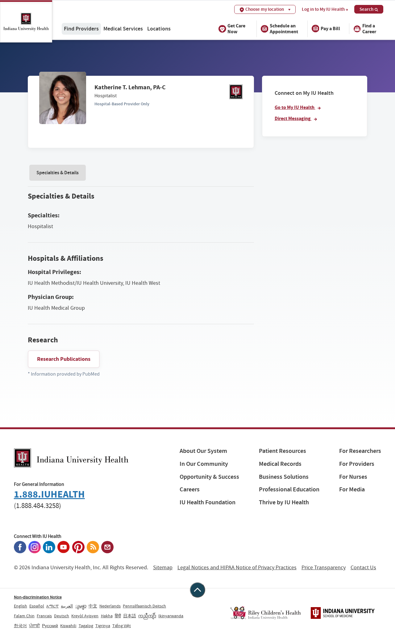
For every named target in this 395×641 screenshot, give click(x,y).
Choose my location (264, 9)
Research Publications (63, 359)
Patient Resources (282, 450)
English (20, 606)
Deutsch (61, 616)
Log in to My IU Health (323, 9)
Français (44, 616)
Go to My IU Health (295, 107)
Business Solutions (284, 476)
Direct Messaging (293, 118)
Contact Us (363, 567)
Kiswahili (68, 625)
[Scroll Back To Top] (197, 590)
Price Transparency (323, 567)
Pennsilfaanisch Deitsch (144, 606)
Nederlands (110, 606)
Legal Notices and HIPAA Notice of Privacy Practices (237, 567)
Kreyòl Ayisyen (84, 616)
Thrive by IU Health (284, 502)
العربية (67, 606)
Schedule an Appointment (284, 28)
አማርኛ (52, 606)
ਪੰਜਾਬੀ (34, 625)
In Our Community (204, 463)
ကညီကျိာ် (147, 616)
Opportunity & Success (209, 476)
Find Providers (81, 28)
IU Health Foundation (207, 502)
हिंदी (118, 616)
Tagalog (86, 625)
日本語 (129, 616)
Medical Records (280, 463)
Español (36, 606)
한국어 (20, 625)
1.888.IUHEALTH (49, 494)
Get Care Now (236, 28)
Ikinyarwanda (170, 616)
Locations (159, 28)
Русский (50, 625)
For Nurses (353, 476)
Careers (190, 489)
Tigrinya (102, 625)
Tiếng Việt (121, 625)
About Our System (203, 450)
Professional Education (289, 489)
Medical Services (123, 28)
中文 (93, 606)
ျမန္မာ (80, 606)
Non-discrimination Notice (38, 597)
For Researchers (360, 450)
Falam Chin (24, 616)
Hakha (107, 616)
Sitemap (163, 567)
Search (366, 9)
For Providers (356, 463)
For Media (352, 489)
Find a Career (369, 28)
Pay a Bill (330, 28)
